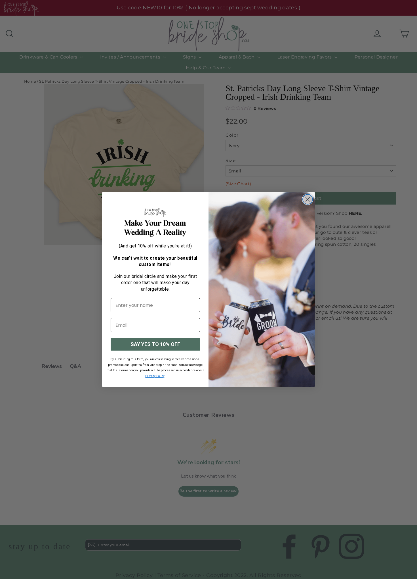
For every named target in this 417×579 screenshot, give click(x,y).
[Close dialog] (308, 199)
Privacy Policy (154, 376)
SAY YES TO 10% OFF (155, 344)
